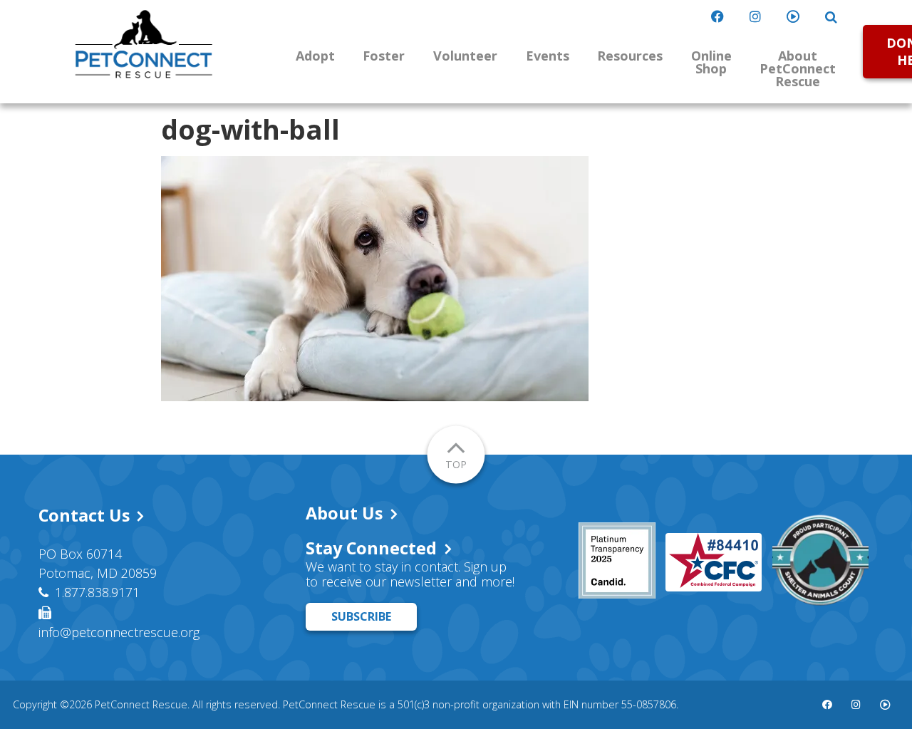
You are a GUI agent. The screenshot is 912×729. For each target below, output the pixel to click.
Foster (384, 55)
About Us (344, 513)
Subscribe (361, 616)
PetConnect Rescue (144, 44)
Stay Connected (371, 548)
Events (547, 55)
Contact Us (84, 515)
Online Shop (711, 62)
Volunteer (465, 55)
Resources (630, 55)
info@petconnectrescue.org (119, 632)
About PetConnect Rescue (798, 68)
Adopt (315, 55)
